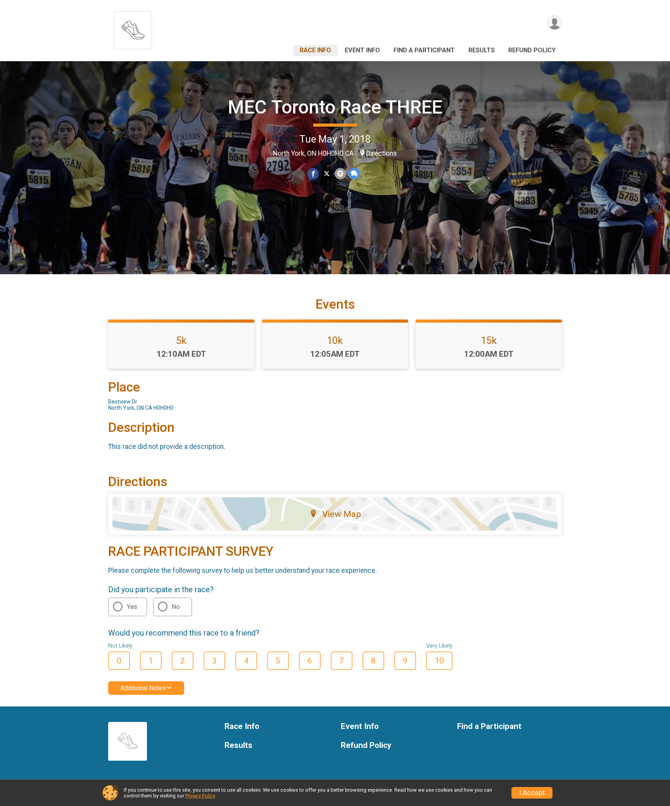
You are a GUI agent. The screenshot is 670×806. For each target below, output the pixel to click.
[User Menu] (554, 22)
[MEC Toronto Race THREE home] (133, 28)
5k (181, 340)
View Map (341, 514)
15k (489, 340)
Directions (381, 153)
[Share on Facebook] (313, 173)
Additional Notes (143, 688)
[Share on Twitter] (326, 173)
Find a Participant (424, 50)
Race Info (315, 50)
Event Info (362, 50)
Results (481, 50)
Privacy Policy (200, 796)
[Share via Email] (340, 173)
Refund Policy (532, 50)
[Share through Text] (354, 173)
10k (335, 340)
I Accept (532, 793)
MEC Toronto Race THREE (335, 107)
